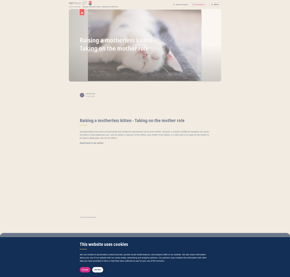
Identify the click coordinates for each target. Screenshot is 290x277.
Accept (85, 270)
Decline (97, 270)
